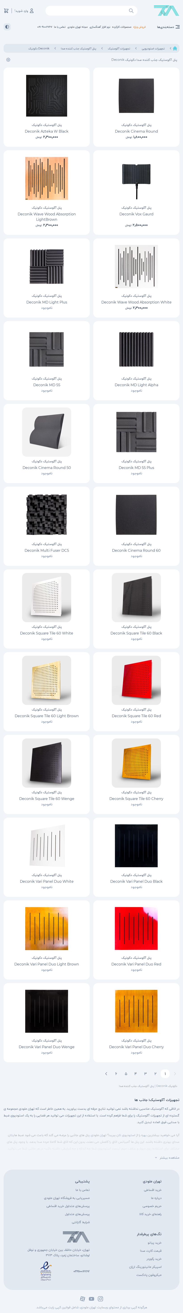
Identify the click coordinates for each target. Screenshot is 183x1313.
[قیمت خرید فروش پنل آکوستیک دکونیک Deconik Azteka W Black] (46, 95)
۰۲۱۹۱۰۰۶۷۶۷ (81, 1271)
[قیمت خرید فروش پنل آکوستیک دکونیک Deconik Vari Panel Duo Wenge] (46, 1011)
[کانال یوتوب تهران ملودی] (91, 1298)
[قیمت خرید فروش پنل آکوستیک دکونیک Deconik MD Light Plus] (46, 266)
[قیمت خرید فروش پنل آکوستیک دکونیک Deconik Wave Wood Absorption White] (136, 266)
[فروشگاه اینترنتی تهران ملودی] (166, 10)
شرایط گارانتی (81, 1222)
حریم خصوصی (152, 1206)
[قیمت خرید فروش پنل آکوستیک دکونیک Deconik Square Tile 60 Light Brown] (46, 680)
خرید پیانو (155, 1243)
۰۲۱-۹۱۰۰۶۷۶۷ (44, 26)
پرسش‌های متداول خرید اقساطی (68, 1206)
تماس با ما (82, 1190)
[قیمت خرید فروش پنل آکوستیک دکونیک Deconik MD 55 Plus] (136, 432)
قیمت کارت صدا (151, 1251)
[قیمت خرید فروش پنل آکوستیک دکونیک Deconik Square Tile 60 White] (46, 597)
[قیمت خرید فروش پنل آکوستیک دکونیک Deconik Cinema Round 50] (46, 432)
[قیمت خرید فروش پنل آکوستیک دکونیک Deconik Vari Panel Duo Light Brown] (46, 928)
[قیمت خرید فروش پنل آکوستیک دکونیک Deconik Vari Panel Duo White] (46, 845)
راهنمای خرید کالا (150, 1214)
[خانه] (175, 48)
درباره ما (156, 1198)
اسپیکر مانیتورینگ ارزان (145, 1267)
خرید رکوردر (154, 1259)
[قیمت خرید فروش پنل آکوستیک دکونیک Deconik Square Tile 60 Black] (136, 597)
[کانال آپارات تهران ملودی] (82, 1298)
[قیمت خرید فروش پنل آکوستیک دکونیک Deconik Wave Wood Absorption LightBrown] (46, 178)
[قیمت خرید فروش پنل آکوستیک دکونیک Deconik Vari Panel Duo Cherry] (136, 1011)
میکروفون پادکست (149, 1275)
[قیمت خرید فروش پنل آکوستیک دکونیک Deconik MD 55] (46, 349)
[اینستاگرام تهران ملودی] (100, 1298)
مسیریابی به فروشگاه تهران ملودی (67, 1198)
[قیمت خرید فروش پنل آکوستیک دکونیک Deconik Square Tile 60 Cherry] (136, 763)
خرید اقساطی (153, 1190)
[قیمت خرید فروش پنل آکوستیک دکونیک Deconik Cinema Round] (136, 95)
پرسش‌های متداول (77, 1214)
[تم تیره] (7, 26)
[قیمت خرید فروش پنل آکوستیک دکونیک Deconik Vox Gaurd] (136, 178)
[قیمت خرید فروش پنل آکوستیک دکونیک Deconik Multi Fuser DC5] (46, 514)
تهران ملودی (152, 1181)
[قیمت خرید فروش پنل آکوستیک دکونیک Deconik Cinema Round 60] (136, 514)
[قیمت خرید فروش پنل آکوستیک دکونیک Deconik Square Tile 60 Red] (136, 680)
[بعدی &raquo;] (106, 1073)
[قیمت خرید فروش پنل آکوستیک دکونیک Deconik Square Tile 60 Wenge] (46, 763)
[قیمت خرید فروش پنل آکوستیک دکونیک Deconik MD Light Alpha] (136, 349)
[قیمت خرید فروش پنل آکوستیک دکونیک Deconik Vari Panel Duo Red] (136, 928)
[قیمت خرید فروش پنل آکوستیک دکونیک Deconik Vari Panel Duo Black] (136, 845)
